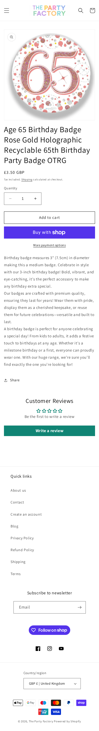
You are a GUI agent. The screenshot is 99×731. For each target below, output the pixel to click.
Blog (14, 526)
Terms (16, 573)
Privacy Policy (22, 538)
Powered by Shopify (67, 721)
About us (18, 490)
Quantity (10, 188)
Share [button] (15, 380)
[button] (6, 10)
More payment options (49, 245)
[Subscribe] (80, 607)
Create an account (26, 514)
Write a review (49, 430)
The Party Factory (41, 721)
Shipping (26, 179)
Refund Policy (22, 549)
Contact (17, 502)
